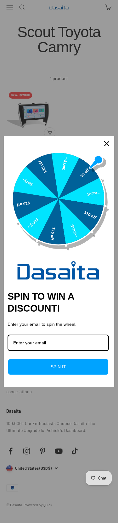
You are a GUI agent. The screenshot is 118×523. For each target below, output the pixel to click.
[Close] (106, 143)
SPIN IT (58, 366)
